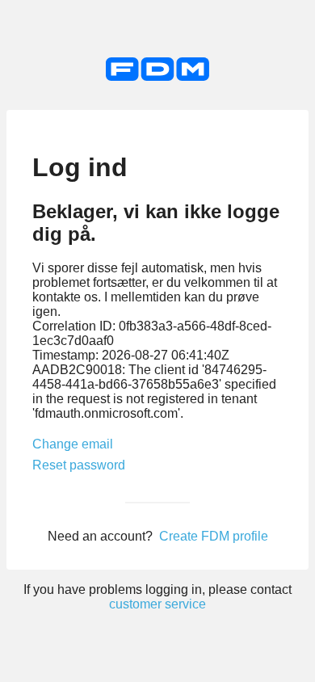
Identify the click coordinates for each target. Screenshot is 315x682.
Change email (72, 444)
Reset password (78, 465)
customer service (157, 604)
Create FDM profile (213, 536)
